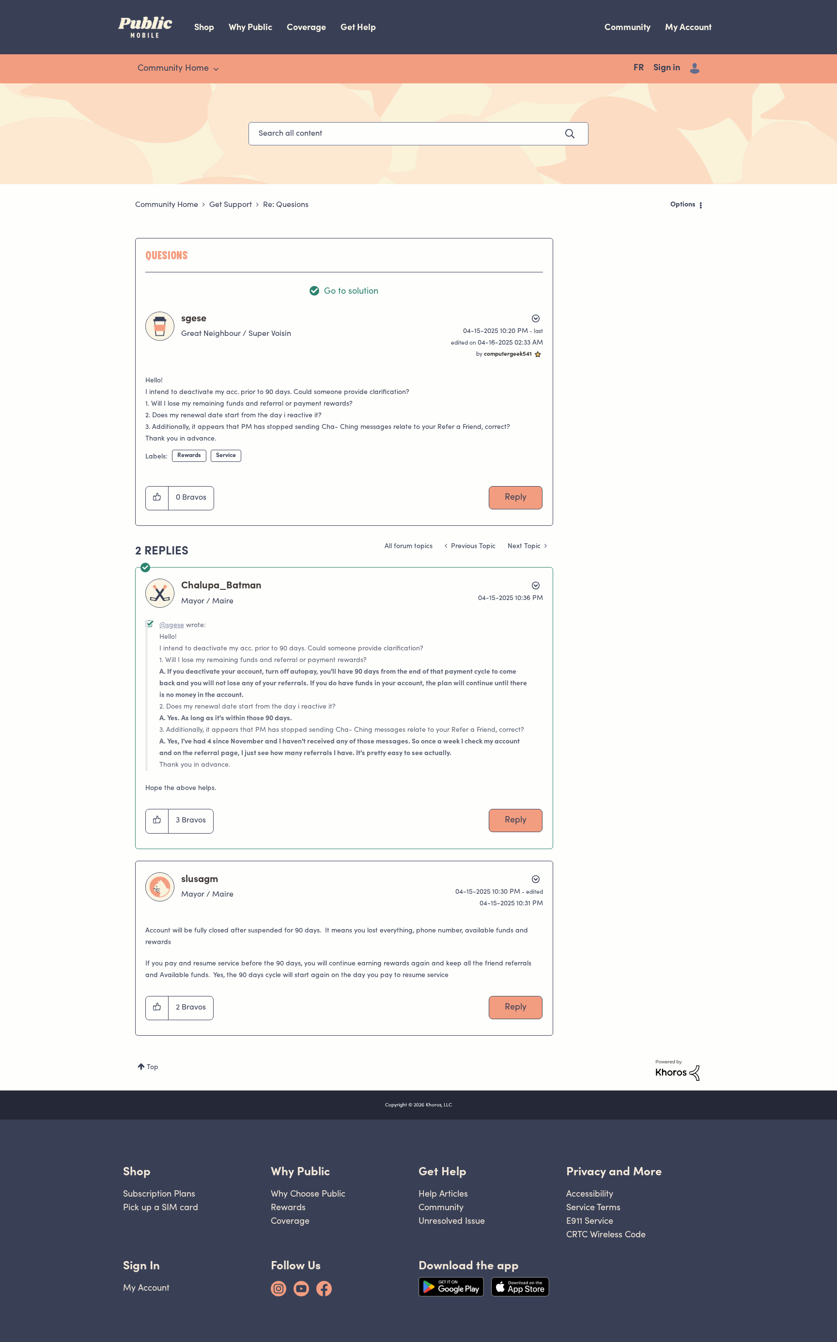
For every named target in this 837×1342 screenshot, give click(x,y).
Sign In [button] (141, 1265)
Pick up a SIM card (160, 1207)
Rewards (189, 455)
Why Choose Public (308, 1193)
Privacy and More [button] (614, 1171)
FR (639, 68)
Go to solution (351, 291)
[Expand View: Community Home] (216, 69)
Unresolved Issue (451, 1220)
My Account (688, 26)
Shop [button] (137, 1171)
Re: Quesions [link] (286, 205)
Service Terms (593, 1207)
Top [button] (152, 1067)
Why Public (250, 26)
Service (226, 455)
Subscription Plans (159, 1193)
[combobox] (418, 133)
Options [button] (683, 205)
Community (627, 26)
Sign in (666, 68)
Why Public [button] (300, 1171)
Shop (204, 26)
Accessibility (589, 1193)
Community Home (166, 205)
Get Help (358, 26)
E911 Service (589, 1220)
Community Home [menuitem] (173, 68)
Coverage (306, 26)
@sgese (171, 625)
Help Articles (443, 1193)
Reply (516, 497)
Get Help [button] (442, 1171)
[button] (157, 498)
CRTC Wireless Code (606, 1234)
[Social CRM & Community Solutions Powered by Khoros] (677, 1070)
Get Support (230, 205)
